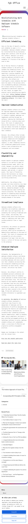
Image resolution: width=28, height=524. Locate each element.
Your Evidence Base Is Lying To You (12, 420)
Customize (14, 516)
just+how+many (9, 350)
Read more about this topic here (11, 343)
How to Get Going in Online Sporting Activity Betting (7, 371)
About (4, 493)
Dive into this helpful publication (12, 338)
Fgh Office (14, 3)
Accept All (14, 512)
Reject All (14, 520)
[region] (14, 509)
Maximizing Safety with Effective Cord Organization (19, 374)
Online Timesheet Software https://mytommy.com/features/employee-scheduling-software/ (14, 96)
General (4, 29)
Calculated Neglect (8, 444)
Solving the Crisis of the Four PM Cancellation (14, 437)
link (3, 291)
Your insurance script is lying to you (12, 452)
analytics (12, 228)
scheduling (21, 186)
